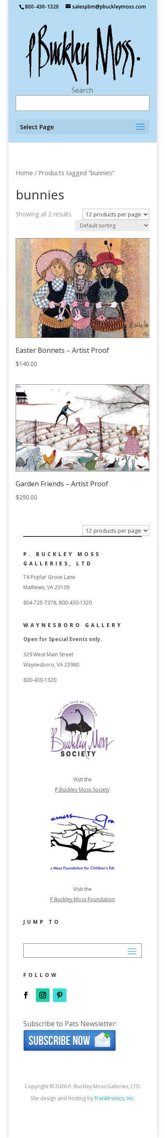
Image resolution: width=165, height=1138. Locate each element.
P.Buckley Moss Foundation (82, 899)
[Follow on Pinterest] (59, 995)
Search (82, 90)
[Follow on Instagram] (43, 995)
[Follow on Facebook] (26, 995)
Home (24, 172)
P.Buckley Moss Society (82, 789)
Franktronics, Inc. (114, 1098)
